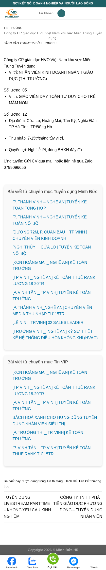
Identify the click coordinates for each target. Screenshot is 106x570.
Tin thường (13, 27)
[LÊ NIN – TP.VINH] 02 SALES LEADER (48, 323)
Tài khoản (45, 13)
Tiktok (94, 567)
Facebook (12, 567)
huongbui (49, 43)
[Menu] (61, 13)
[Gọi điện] (53, 560)
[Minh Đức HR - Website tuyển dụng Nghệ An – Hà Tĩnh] (19, 13)
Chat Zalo (32, 567)
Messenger (73, 567)
